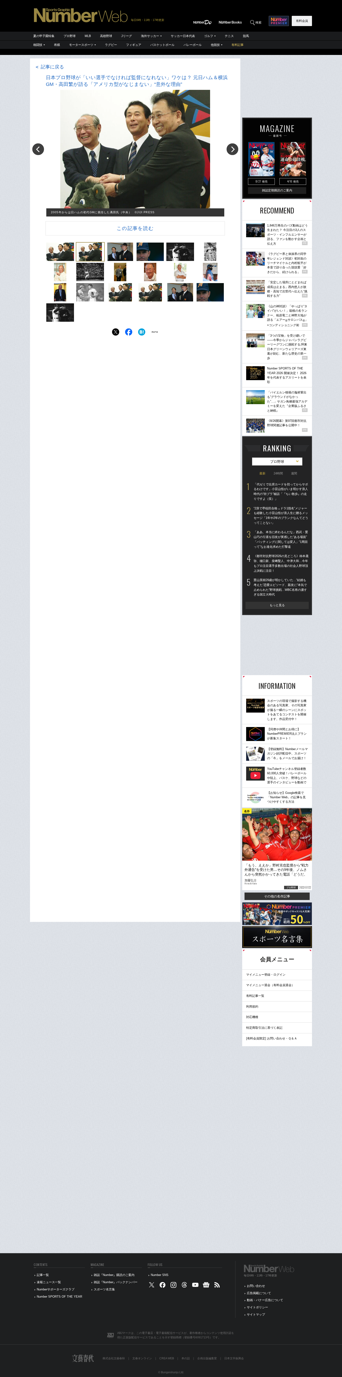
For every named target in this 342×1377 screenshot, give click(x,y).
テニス (229, 36)
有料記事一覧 (255, 996)
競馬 (246, 36)
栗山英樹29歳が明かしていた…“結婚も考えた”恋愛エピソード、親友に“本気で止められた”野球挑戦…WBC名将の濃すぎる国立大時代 (280, 587)
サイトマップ (256, 1314)
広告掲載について (259, 1293)
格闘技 (37, 45)
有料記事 (237, 45)
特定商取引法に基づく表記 (264, 1027)
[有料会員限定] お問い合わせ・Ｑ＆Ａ (271, 1038)
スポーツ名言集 (104, 1289)
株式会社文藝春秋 (114, 1358)
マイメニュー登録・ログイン (265, 974)
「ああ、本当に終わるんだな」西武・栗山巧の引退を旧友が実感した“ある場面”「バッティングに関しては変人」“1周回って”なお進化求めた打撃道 (281, 539)
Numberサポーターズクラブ (55, 1289)
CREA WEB (166, 1358)
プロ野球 (70, 36)
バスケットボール (162, 45)
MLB (88, 36)
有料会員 (302, 21)
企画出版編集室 (207, 1358)
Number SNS (159, 1275)
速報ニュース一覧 (49, 1282)
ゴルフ (208, 36)
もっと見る (277, 605)
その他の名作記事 (277, 896)
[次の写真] (232, 149)
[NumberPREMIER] (279, 21)
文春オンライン (142, 1358)
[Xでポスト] (115, 333)
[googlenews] (206, 1286)
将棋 (57, 45)
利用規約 (252, 1006)
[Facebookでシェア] (128, 333)
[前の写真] (38, 149)
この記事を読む (135, 228)
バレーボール (193, 45)
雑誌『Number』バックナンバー (115, 1282)
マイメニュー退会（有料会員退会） (270, 985)
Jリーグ (126, 36)
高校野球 (106, 36)
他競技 (215, 45)
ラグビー (111, 45)
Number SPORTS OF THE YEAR (59, 1296)
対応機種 (252, 1017)
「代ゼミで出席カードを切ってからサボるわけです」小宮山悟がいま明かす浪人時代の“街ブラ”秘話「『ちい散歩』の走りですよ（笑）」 (281, 492)
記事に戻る (49, 66)
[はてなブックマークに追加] (141, 333)
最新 (262, 473)
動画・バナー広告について (265, 1300)
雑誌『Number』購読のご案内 (114, 1275)
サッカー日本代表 (183, 36)
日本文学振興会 (234, 1358)
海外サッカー (150, 36)
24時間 (278, 473)
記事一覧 (43, 1275)
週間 (294, 473)
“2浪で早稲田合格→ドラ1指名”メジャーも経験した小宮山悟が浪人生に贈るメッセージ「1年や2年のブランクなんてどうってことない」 (281, 515)
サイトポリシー (257, 1307)
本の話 (185, 1358)
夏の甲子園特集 (43, 36)
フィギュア (133, 45)
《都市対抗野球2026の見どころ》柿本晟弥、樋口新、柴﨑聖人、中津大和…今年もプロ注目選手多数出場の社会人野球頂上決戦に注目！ (281, 563)
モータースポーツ (81, 45)
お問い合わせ (256, 1286)
